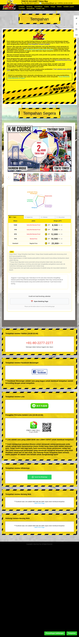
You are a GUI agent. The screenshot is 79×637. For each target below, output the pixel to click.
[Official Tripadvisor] (76, 35)
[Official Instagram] (76, 29)
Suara (46, 6)
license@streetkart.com (63, 60)
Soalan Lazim (68, 6)
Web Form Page (39, 503)
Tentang (29, 6)
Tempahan (30, 9)
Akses (59, 6)
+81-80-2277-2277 (39, 343)
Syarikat (21, 9)
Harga (52, 6)
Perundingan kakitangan (55, 633)
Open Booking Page (41, 301)
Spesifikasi (38, 6)
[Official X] (76, 18)
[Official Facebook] (76, 24)
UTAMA (21, 6)
